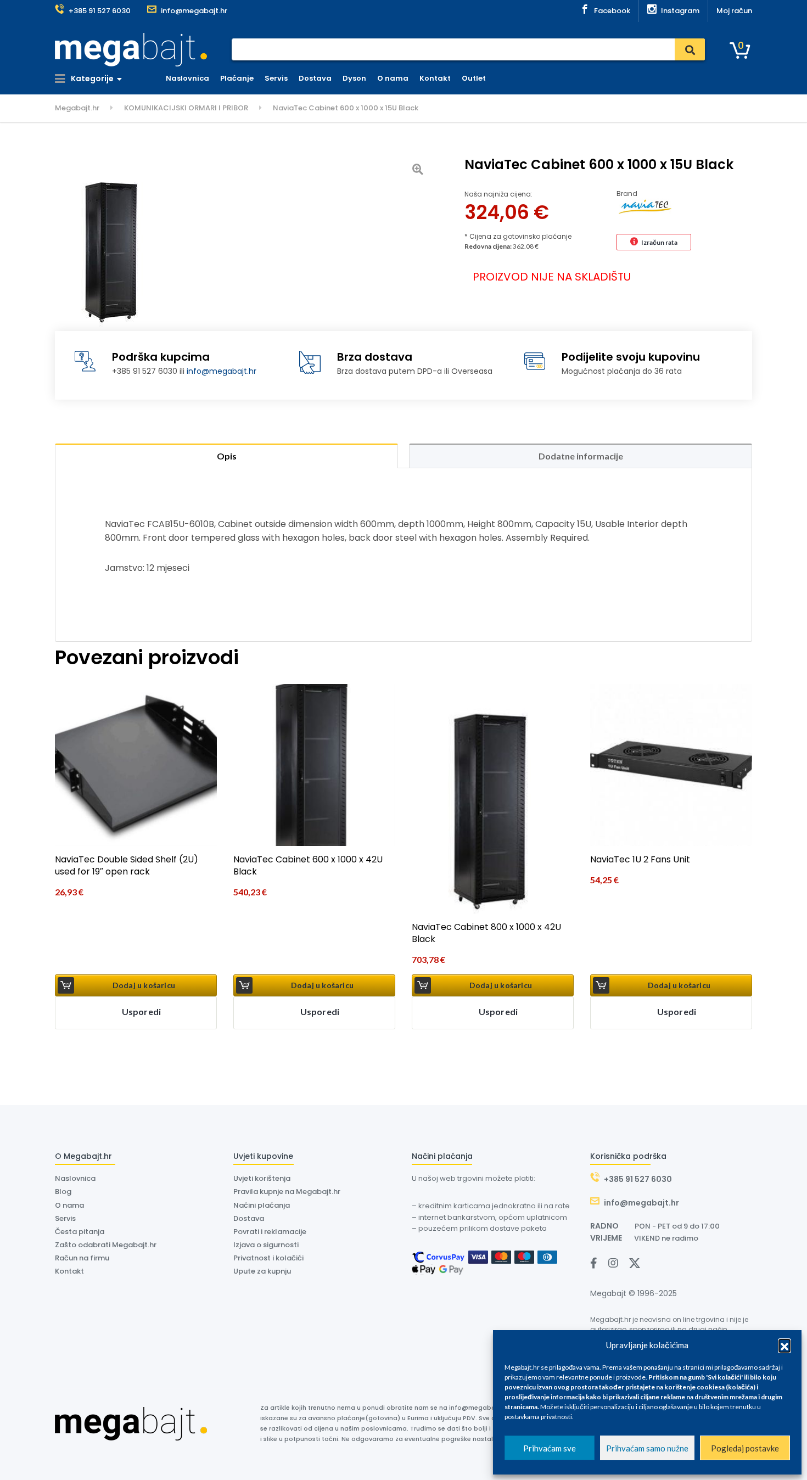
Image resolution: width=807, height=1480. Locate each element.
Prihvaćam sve (549, 1448)
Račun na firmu (82, 1258)
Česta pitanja (79, 1231)
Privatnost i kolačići (268, 1258)
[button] (784, 1344)
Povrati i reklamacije (269, 1231)
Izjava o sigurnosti (266, 1245)
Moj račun (734, 10)
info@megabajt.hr (221, 371)
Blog (63, 1191)
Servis (276, 78)
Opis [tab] (227, 456)
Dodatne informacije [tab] (581, 456)
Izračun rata (659, 242)
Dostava (315, 78)
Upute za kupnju (262, 1271)
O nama (392, 78)
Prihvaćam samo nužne (647, 1448)
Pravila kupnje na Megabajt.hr (286, 1191)
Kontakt (435, 78)
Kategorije (91, 78)
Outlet (474, 78)
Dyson (354, 78)
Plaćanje (237, 78)
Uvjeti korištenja (261, 1178)
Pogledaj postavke (745, 1448)
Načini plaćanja (261, 1205)
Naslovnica (187, 78)
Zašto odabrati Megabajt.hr (105, 1245)
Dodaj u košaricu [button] (144, 985)
